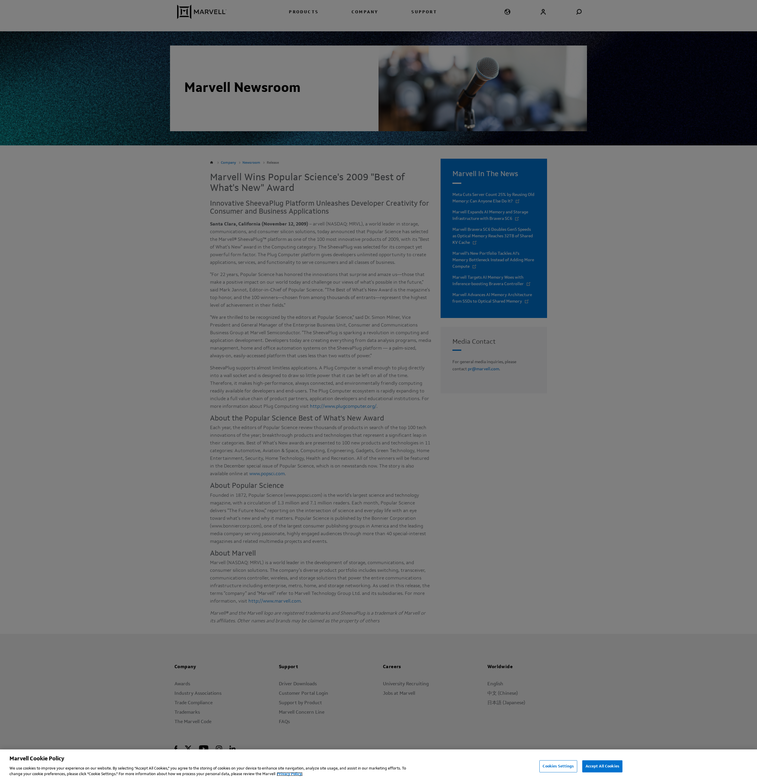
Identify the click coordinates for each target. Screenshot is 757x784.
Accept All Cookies (602, 766)
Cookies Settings (558, 766)
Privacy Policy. (290, 774)
